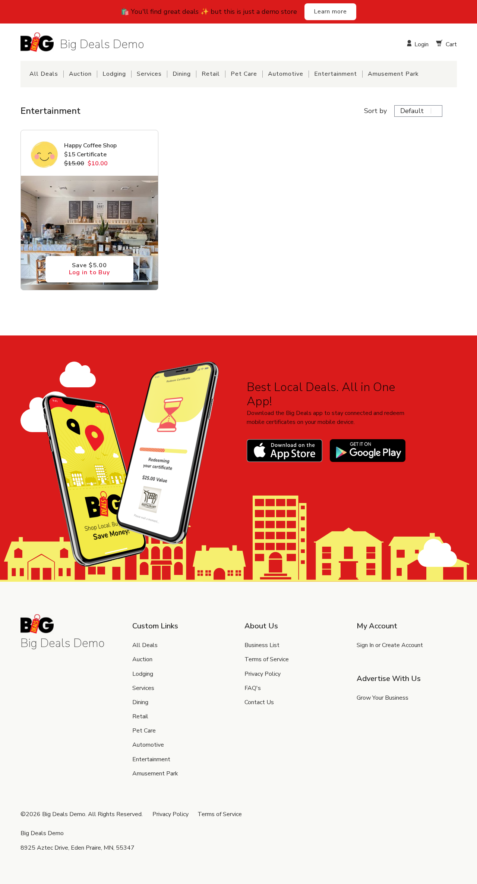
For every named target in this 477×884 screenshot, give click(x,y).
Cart (450, 43)
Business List (261, 645)
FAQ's (252, 688)
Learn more (330, 11)
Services (149, 74)
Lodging (114, 74)
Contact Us (259, 702)
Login (421, 43)
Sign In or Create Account (390, 645)
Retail (211, 74)
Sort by (375, 111)
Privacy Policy (262, 674)
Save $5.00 (89, 269)
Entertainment (335, 74)
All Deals (43, 74)
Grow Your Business (382, 698)
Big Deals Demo (102, 43)
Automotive (285, 74)
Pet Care (244, 74)
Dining (182, 74)
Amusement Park (393, 74)
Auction (80, 74)
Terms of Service (266, 659)
